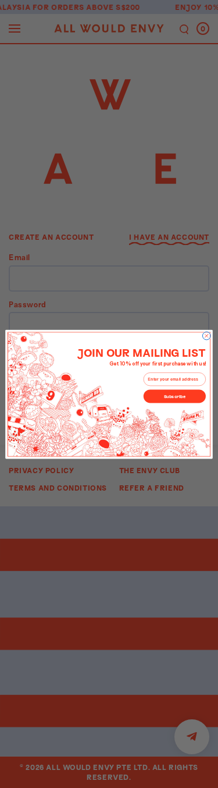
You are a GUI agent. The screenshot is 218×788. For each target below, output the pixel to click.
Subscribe (174, 396)
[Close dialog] (206, 336)
